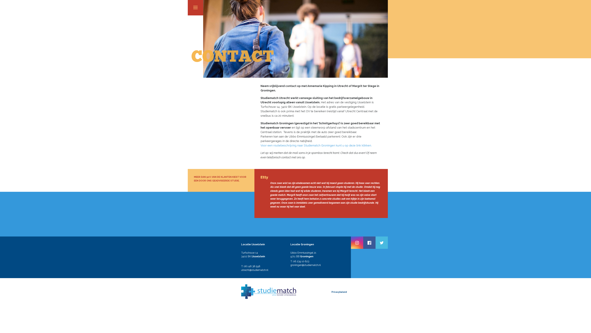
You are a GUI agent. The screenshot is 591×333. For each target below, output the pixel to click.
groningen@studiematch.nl (305, 265)
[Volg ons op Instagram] (357, 242)
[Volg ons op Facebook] (369, 242)
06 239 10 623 (301, 261)
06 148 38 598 (252, 266)
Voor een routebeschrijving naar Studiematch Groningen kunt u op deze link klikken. (316, 145)
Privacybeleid (339, 292)
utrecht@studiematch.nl (254, 270)
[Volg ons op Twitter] (382, 242)
